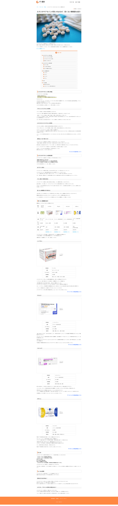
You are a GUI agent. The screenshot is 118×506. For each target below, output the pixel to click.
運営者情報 (53, 498)
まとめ (44, 80)
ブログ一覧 (72, 2)
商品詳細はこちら (49, 231)
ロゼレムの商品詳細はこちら (75, 448)
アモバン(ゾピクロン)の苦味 (48, 56)
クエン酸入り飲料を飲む (47, 66)
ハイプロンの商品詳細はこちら (74, 291)
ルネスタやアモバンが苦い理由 (47, 55)
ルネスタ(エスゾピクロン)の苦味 (48, 58)
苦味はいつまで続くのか (47, 60)
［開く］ (60, 52)
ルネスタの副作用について (75, 151)
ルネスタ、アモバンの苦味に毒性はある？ (50, 86)
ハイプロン (45, 72)
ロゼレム (45, 78)
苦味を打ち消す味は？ (47, 84)
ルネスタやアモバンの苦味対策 (47, 63)
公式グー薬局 (77, 2)
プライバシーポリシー (63, 498)
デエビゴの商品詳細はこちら (75, 344)
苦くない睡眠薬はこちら (41, 48)
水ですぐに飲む (46, 64)
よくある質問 (45, 82)
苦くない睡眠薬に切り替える (48, 68)
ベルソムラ (45, 76)
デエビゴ (45, 74)
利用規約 (57, 498)
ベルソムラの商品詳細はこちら (74, 395)
